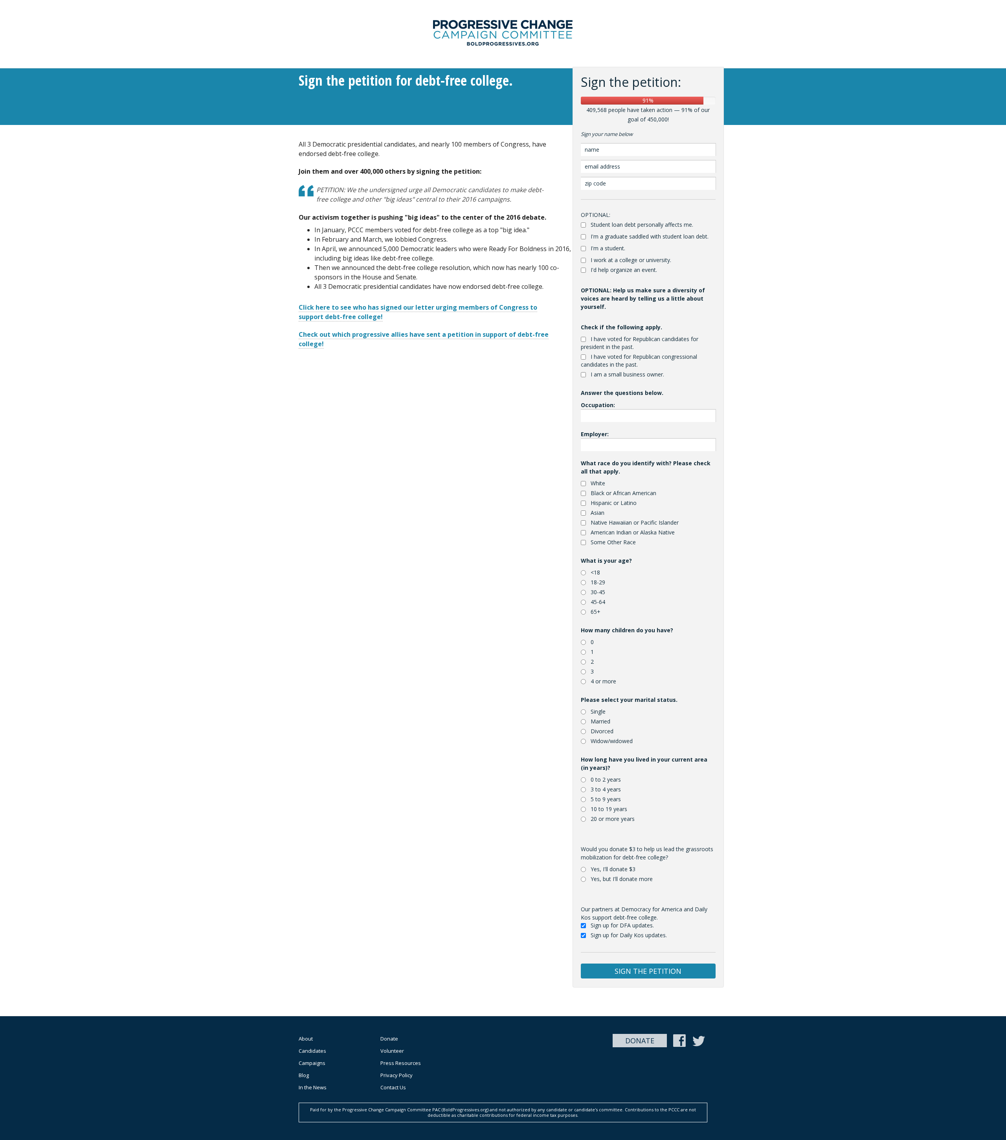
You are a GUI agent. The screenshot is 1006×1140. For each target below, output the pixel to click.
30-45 (598, 592)
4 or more (603, 681)
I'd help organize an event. (624, 270)
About (306, 1038)
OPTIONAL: (595, 214)
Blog (304, 1075)
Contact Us (393, 1087)
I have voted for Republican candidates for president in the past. (639, 343)
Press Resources (400, 1063)
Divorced (602, 731)
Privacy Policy (396, 1075)
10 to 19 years (609, 809)
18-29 (598, 582)
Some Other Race (613, 542)
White (598, 483)
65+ (595, 611)
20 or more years (613, 818)
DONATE (639, 1040)
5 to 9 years (606, 799)
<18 (595, 572)
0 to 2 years (606, 779)
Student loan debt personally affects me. (642, 224)
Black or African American (623, 493)
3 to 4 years (606, 789)
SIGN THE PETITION (648, 971)
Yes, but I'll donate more (622, 879)
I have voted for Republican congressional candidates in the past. (639, 360)
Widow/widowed (612, 741)
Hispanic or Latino (614, 503)
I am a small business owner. (627, 374)
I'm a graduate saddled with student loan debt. (650, 236)
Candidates (312, 1050)
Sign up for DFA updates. (622, 925)
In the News (313, 1087)
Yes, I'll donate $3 (613, 869)
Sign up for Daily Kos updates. (629, 935)
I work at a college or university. (631, 260)
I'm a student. (608, 248)
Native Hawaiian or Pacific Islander (635, 522)
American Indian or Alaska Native (633, 532)
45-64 (598, 602)
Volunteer (392, 1050)
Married (600, 721)
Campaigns (312, 1063)
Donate (389, 1038)
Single (598, 711)
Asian (597, 512)
